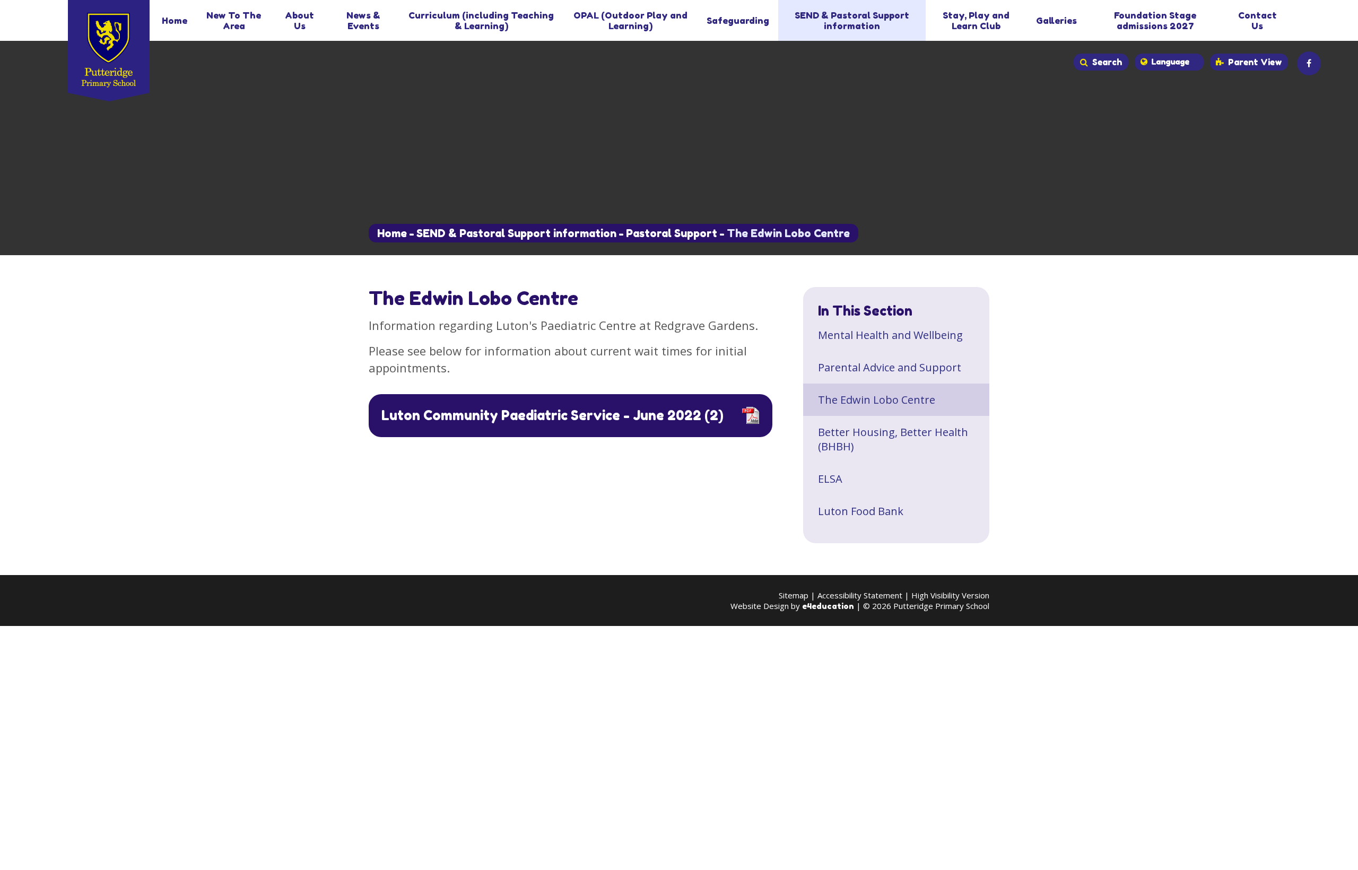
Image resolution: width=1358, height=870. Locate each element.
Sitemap (793, 595)
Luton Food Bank (860, 511)
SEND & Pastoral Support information (516, 233)
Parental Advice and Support (889, 367)
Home (392, 233)
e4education (828, 606)
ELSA (830, 479)
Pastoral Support (671, 233)
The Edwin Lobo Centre (788, 233)
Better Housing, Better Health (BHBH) (893, 439)
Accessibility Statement (859, 595)
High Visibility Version (950, 595)
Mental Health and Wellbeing (890, 335)
